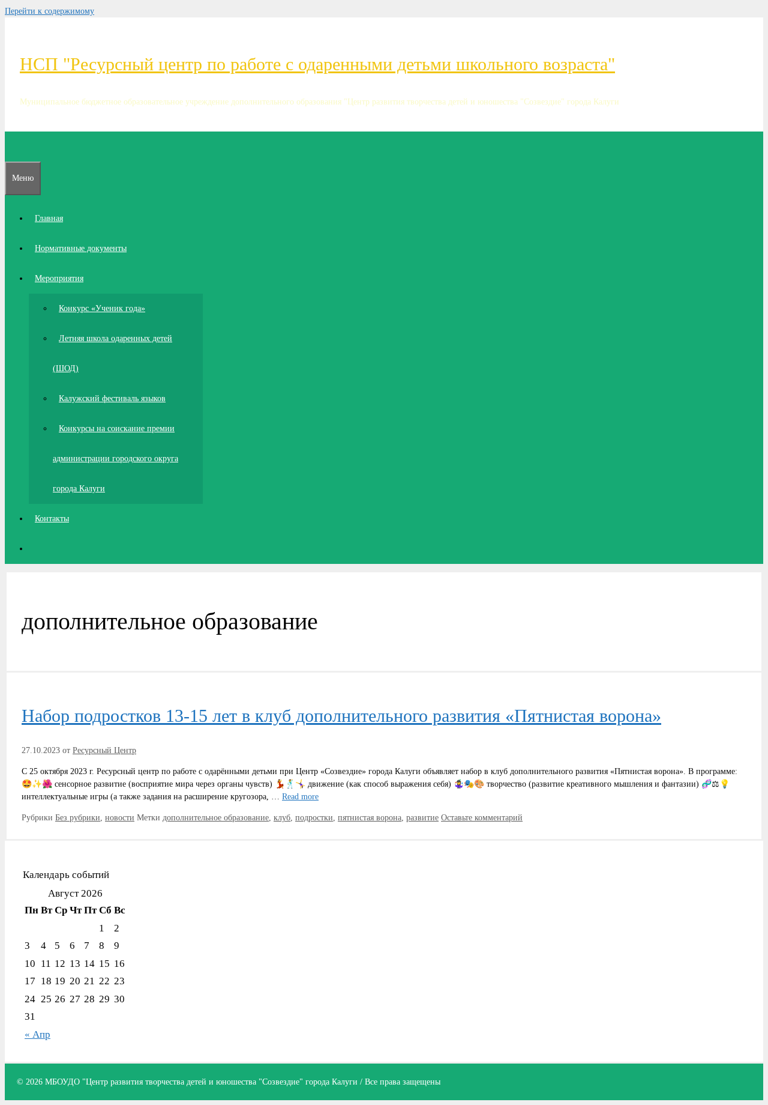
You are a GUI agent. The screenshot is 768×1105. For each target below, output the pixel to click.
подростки (314, 817)
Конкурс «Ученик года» (102, 308)
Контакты (52, 518)
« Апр (37, 1034)
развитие (422, 817)
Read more (300, 796)
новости (119, 817)
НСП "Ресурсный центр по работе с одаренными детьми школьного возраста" (317, 64)
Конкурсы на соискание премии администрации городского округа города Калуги (115, 458)
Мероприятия (59, 278)
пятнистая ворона (369, 817)
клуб (282, 817)
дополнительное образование (216, 817)
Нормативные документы (81, 248)
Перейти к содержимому (49, 11)
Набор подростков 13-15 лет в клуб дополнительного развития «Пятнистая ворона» (341, 715)
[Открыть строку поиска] (11, 146)
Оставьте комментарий (482, 817)
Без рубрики (77, 817)
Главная (49, 218)
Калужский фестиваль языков (112, 398)
